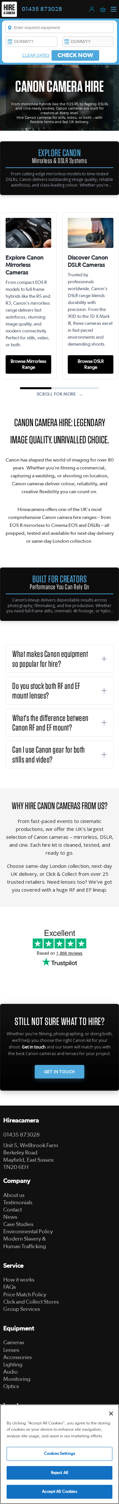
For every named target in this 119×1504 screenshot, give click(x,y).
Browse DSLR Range (91, 364)
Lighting (12, 1364)
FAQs (9, 1287)
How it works (18, 1279)
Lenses (11, 1350)
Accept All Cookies (59, 1491)
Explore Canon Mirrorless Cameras (25, 265)
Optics (11, 1386)
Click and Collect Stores (31, 1302)
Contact (12, 1210)
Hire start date (10, 41)
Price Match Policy (24, 1294)
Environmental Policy (28, 1231)
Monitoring (16, 1379)
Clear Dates (36, 55)
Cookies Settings (59, 1454)
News (10, 1217)
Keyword (10, 27)
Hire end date (66, 41)
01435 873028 (42, 9)
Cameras (13, 1342)
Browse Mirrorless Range (28, 364)
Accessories (17, 1357)
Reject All (59, 1473)
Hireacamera (21, 1120)
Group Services (21, 1309)
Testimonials (17, 1202)
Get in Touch (59, 1072)
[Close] (111, 1413)
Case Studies (18, 1224)
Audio (10, 1372)
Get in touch (34, 1047)
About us (13, 1195)
